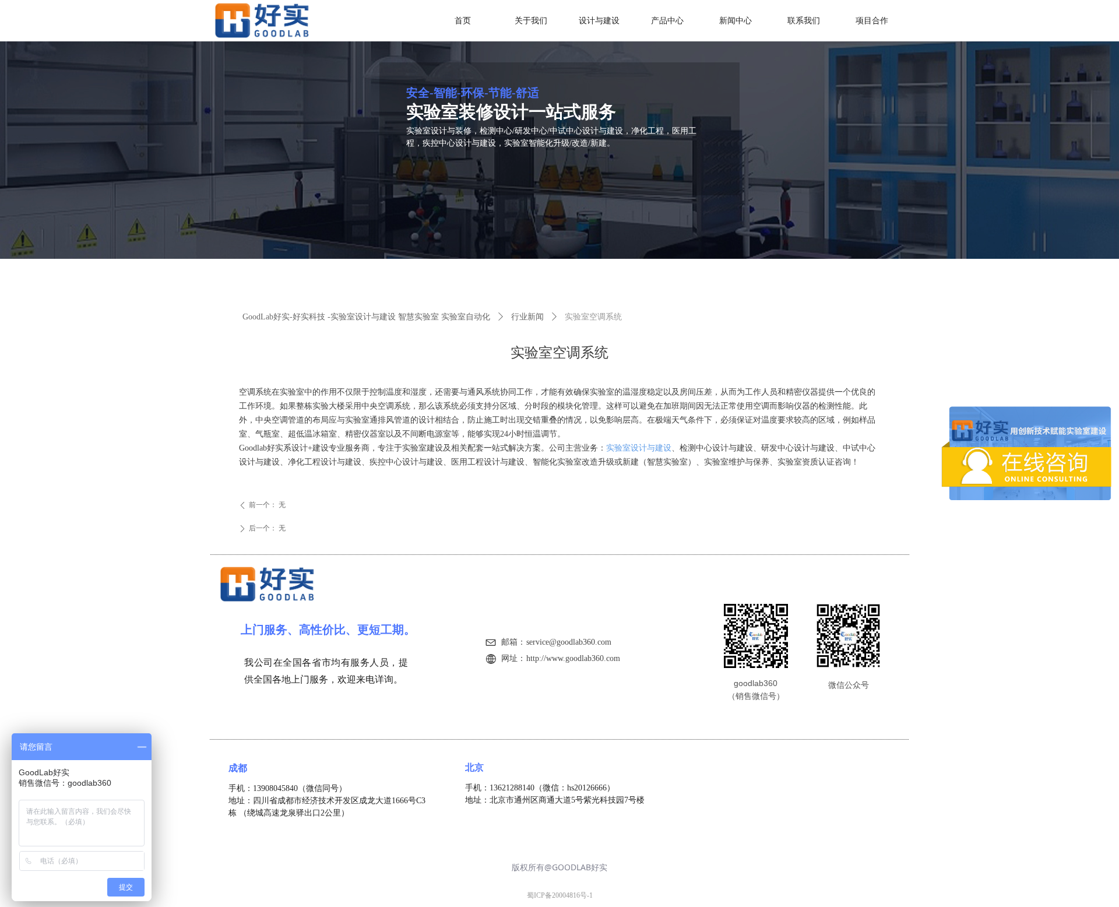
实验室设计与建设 (638, 448)
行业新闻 (527, 316)
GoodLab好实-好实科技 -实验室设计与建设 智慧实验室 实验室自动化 (366, 316)
